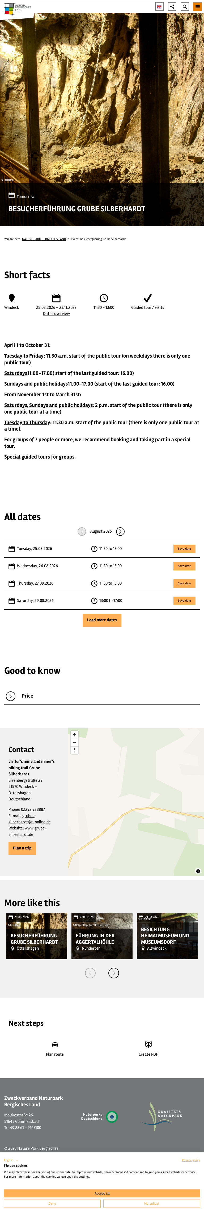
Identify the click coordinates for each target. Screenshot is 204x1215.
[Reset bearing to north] (74, 750)
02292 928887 (33, 809)
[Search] (185, 6)
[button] (22, 848)
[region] (136, 802)
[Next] (113, 973)
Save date (184, 548)
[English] (159, 6)
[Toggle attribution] (198, 871)
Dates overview (56, 313)
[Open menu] (197, 6)
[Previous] (90, 973)
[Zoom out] (74, 742)
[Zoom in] (74, 735)
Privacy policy (191, 1160)
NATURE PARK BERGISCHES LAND (44, 239)
